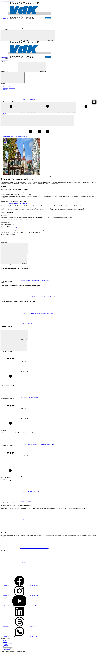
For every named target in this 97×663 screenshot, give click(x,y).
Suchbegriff (3, 71)
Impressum (5, 644)
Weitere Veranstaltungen (26, 501)
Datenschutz (5, 645)
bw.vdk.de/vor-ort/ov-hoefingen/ (12, 227)
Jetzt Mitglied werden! (7, 640)
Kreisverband (29, 99)
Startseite (5, 85)
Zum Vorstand (24, 519)
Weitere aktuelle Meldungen (26, 323)
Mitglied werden (24, 562)
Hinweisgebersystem (7, 643)
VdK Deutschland (4, 60)
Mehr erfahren (35, 280)
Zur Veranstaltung (30, 397)
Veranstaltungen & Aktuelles (9, 88)
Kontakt (5, 642)
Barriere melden (6, 646)
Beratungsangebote (7, 86)
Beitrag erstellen (6, 649)
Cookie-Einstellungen (8, 648)
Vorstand (5, 89)
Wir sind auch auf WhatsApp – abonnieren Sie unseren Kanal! (16, 136)
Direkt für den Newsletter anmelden (34, 548)
